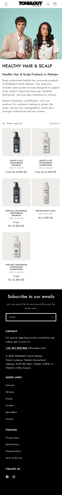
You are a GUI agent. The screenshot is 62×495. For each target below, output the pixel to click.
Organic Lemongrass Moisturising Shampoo (16, 213)
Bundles (9, 405)
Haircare (10, 385)
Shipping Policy (13, 451)
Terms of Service (14, 457)
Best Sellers (11, 412)
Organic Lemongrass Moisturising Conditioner (16, 267)
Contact (9, 419)
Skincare (10, 392)
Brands (9, 398)
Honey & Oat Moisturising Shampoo (16, 163)
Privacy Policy (12, 437)
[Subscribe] (52, 317)
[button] (6, 4)
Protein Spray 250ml (45, 211)
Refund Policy (12, 444)
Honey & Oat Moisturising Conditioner (45, 163)
